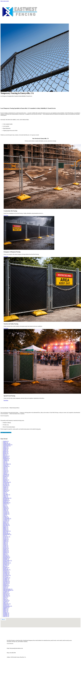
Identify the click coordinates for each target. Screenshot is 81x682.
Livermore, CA (6, 512)
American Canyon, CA (7, 444)
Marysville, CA (6, 524)
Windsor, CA (5, 610)
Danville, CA (5, 476)
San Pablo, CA (6, 579)
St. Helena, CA (6, 591)
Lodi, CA (5, 515)
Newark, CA (5, 537)
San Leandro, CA (6, 577)
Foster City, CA (6, 490)
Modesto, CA (5, 529)
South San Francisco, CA (8, 590)
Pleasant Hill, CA (6, 557)
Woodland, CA (6, 612)
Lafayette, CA (6, 508)
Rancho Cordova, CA (7, 560)
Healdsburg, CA (6, 500)
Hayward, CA (6, 499)
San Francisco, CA (7, 575)
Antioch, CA (5, 446)
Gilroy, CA (5, 493)
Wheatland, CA (6, 607)
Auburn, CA (5, 450)
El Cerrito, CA (6, 483)
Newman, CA (6, 539)
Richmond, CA (6, 564)
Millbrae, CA (5, 527)
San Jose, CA (5, 576)
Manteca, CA (5, 521)
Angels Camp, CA (7, 445)
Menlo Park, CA (6, 525)
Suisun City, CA (6, 593)
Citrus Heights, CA (7, 463)
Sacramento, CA (6, 571)
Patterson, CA (6, 550)
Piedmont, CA (6, 552)
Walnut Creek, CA (7, 603)
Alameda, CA (6, 441)
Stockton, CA (6, 592)
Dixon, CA (5, 478)
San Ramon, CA (6, 581)
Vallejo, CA (5, 602)
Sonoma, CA (5, 586)
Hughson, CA (6, 503)
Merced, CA (5, 526)
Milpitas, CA (5, 528)
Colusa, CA (5, 469)
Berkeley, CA (6, 453)
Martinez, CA (6, 523)
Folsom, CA (5, 488)
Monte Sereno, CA (7, 531)
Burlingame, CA (6, 458)
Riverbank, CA (6, 567)
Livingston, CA (6, 514)
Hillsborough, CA (6, 502)
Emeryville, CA (6, 485)
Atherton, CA (6, 448)
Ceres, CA (5, 461)
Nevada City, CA (6, 536)
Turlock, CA (5, 599)
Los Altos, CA (6, 517)
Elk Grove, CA (6, 484)
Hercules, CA (6, 501)
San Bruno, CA (6, 573)
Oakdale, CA (5, 540)
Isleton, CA (5, 506)
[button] (6, 432)
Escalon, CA (5, 486)
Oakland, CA (5, 541)
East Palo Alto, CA (7, 482)
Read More (6, 215)
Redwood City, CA (7, 562)
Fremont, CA (5, 491)
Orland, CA (5, 544)
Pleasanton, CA (6, 558)
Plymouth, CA (6, 559)
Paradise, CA (5, 549)
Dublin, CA (5, 481)
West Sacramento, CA (7, 606)
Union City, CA (6, 600)
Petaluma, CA (6, 551)
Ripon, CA (5, 566)
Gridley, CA (5, 495)
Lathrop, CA (5, 509)
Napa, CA (5, 535)
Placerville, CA (6, 556)
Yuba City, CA (6, 616)
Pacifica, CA (5, 546)
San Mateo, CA (6, 578)
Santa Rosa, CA (6, 583)
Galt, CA (5, 492)
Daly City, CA (6, 475)
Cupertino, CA (6, 474)
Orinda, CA (5, 543)
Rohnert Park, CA (6, 569)
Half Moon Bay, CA (7, 498)
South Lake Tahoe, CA (7, 589)
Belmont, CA (5, 451)
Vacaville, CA (6, 601)
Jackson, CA (5, 507)
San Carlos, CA (6, 574)
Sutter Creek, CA (6, 595)
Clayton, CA (5, 465)
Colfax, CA (5, 467)
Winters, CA (5, 611)
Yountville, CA (6, 615)
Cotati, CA (5, 473)
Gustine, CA (5, 496)
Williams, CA (5, 608)
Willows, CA (5, 609)
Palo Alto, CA (6, 548)
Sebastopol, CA (6, 585)
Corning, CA (5, 471)
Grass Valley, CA (6, 494)
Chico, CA (5, 462)
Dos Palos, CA (6, 479)
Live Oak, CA (6, 511)
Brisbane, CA (6, 457)
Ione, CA (5, 504)
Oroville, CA (5, 545)
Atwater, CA (5, 449)
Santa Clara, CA (6, 582)
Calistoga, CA (6, 459)
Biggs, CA (5, 454)
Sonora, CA (5, 587)
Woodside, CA (6, 614)
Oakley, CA (5, 542)
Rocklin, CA (5, 568)
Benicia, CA (5, 452)
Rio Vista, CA (6, 565)
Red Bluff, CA (6, 561)
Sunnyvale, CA (6, 594)
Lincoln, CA (5, 510)
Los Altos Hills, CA (7, 518)
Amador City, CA (6, 443)
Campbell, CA (6, 460)
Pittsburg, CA (6, 554)
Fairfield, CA (5, 487)
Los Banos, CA (6, 519)
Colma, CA (5, 468)
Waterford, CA (6, 604)
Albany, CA (5, 442)
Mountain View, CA (7, 534)
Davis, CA (5, 477)
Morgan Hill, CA (6, 533)
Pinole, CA (5, 553)
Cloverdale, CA (6, 466)
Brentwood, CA (6, 456)
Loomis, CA (5, 516)
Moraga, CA (5, 532)
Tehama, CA (5, 596)
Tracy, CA (5, 598)
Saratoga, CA (5, 584)
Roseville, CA (6, 570)
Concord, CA (5, 470)
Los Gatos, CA (6, 520)
